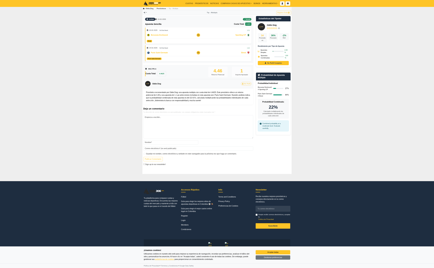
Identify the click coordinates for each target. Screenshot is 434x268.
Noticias (214, 3)
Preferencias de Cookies (228, 206)
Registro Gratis (282, 12)
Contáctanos (186, 229)
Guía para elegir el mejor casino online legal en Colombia (196, 210)
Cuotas (189, 3)
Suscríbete (273, 226)
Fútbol (183, 197)
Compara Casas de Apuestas (235, 3)
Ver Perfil (247, 84)
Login (183, 220)
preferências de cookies (164, 259)
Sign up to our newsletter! (155, 164)
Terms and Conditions (227, 197)
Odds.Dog (149, 8)
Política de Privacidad (266, 219)
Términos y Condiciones (169, 266)
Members (185, 225)
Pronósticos (201, 3)
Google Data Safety (187, 266)
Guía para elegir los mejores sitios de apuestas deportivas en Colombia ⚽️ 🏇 (197, 202)
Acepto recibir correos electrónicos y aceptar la (274, 217)
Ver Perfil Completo (274, 63)
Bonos (257, 3)
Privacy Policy (224, 201)
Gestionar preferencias (273, 257)
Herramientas (269, 3)
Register (184, 216)
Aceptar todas (272, 252)
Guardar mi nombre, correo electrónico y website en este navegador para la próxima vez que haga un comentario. (191, 154)
